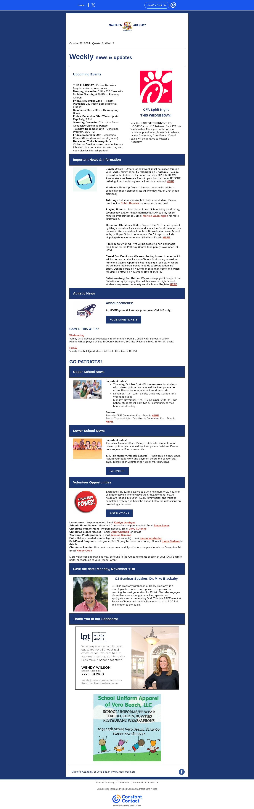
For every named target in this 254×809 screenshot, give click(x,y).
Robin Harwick (130, 203)
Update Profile (118, 789)
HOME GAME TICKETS (123, 319)
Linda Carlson (171, 541)
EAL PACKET (117, 471)
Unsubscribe (103, 789)
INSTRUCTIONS (119, 513)
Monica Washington (155, 215)
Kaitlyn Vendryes (124, 522)
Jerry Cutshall (138, 528)
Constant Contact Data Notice (142, 789)
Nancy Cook (84, 550)
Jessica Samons (121, 534)
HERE (170, 181)
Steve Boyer (161, 525)
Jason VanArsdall (151, 538)
